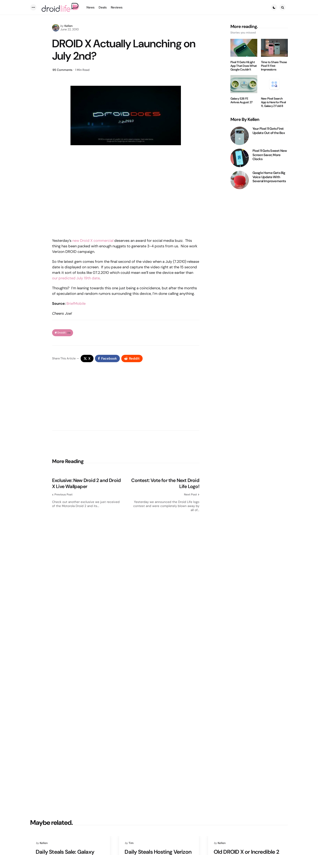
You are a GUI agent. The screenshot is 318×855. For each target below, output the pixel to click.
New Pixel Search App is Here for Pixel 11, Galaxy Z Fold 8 (273, 102)
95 (62, 70)
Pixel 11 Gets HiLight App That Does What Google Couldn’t (243, 65)
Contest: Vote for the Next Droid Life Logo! (165, 483)
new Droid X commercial (92, 240)
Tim (131, 843)
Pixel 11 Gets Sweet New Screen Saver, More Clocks (269, 155)
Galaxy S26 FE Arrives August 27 (241, 100)
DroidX (63, 332)
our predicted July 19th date (76, 278)
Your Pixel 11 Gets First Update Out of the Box (268, 131)
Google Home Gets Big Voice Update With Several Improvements (269, 177)
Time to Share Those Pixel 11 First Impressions (274, 65)
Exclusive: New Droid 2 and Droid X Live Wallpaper (86, 483)
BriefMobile (76, 303)
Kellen (68, 26)
